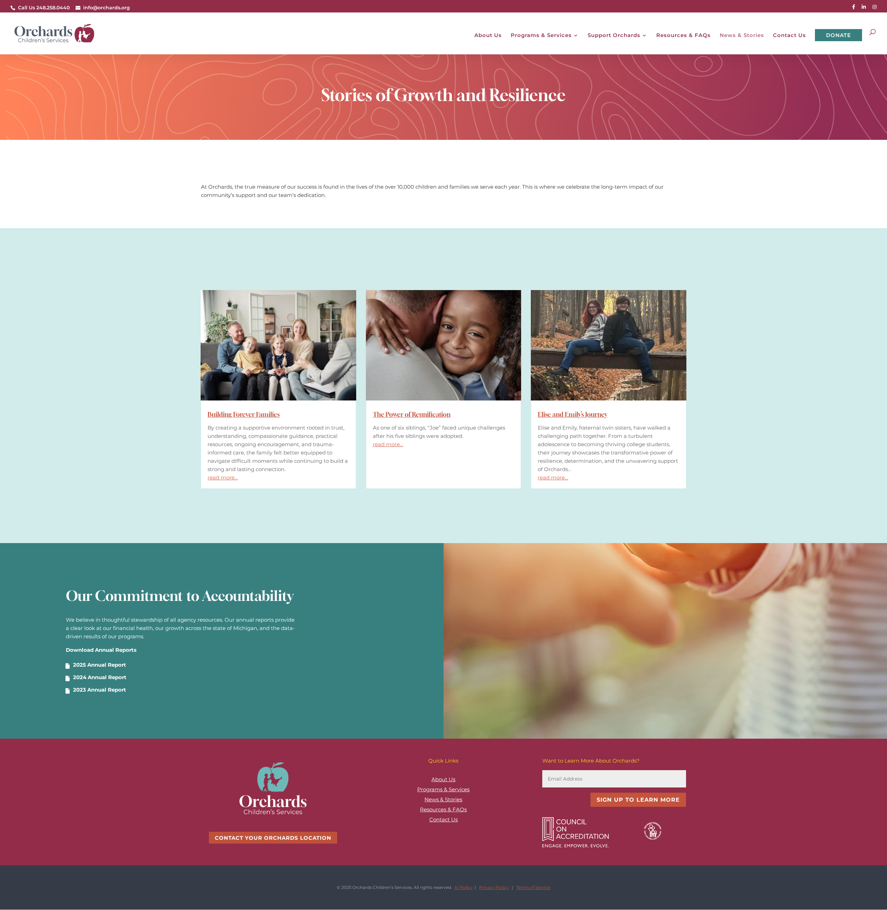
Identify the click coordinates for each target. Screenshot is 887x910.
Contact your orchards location (273, 838)
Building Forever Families (244, 414)
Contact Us (789, 35)
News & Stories (742, 35)
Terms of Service (533, 887)
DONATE (838, 35)
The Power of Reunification (411, 414)
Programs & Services (541, 35)
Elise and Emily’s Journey (572, 414)
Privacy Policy (494, 887)
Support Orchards (614, 35)
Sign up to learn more (638, 799)
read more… (223, 477)
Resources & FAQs (683, 35)
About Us (488, 35)
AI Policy (463, 887)
